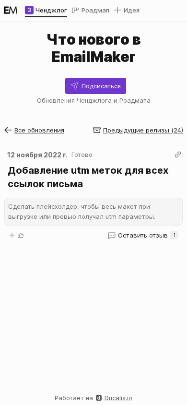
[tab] (46, 10)
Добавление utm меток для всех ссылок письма (89, 177)
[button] (95, 86)
